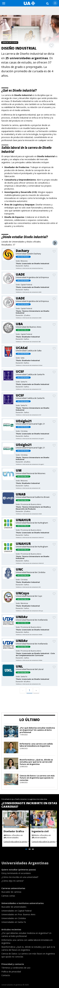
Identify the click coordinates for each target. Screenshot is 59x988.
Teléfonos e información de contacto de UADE (28, 292)
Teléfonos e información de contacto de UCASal (29, 365)
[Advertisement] (29, 10)
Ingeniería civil (40, 831)
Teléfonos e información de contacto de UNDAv (29, 634)
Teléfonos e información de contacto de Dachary (29, 268)
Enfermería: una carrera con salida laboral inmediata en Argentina (36, 744)
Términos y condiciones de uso (15, 967)
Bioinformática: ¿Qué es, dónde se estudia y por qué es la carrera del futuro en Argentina (36, 761)
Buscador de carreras (11, 891)
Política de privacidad (11, 971)
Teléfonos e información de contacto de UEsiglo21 (30, 438)
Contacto (5, 975)
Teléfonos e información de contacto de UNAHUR (30, 537)
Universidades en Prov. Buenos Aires (18, 914)
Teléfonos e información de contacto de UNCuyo (29, 610)
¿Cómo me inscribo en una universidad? (19, 877)
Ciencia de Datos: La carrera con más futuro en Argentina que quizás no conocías (37, 777)
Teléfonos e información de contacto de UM (28, 488)
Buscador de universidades (13, 906)
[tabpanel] (15, 828)
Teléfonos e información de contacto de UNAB (29, 514)
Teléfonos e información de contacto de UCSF (28, 389)
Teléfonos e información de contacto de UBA (28, 341)
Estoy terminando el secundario (16, 873)
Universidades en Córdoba (13, 918)
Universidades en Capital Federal (16, 910)
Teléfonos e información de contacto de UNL (28, 684)
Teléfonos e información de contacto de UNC (28, 587)
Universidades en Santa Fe (13, 922)
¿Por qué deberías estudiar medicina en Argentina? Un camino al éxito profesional (37, 730)
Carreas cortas (8, 895)
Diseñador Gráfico (14, 831)
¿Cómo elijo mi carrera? (12, 880)
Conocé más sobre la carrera (15, 842)
